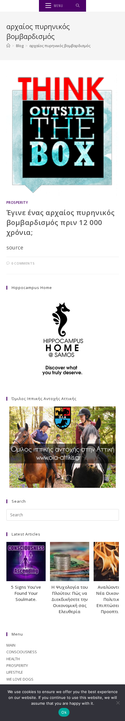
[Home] (8, 45)
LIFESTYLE (14, 672)
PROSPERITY (17, 202)
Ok (64, 712)
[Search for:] (77, 6)
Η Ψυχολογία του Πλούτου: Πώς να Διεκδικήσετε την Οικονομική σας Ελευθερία (69, 599)
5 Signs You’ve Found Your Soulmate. (26, 593)
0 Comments (23, 263)
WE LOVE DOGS (19, 679)
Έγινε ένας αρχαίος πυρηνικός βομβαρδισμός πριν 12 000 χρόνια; (60, 222)
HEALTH (13, 658)
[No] (118, 703)
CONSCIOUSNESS (21, 651)
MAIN (10, 645)
